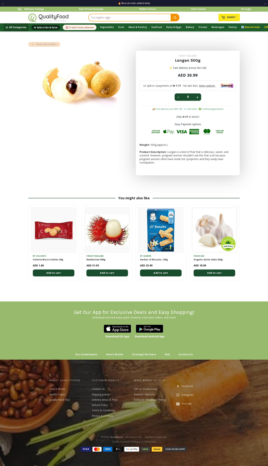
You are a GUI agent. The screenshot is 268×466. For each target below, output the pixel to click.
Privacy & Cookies (102, 415)
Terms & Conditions (103, 410)
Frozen (203, 27)
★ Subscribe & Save (45, 27)
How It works (198, 9)
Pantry (233, 27)
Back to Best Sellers (46, 44)
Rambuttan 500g (95, 259)
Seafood (156, 27)
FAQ (167, 354)
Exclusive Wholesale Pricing (150, 399)
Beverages (217, 27)
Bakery (190, 27)
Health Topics (57, 394)
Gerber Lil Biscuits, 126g (154, 259)
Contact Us (185, 354)
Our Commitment (86, 354)
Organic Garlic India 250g (208, 259)
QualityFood (116, 437)
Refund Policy (100, 405)
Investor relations (144, 394)
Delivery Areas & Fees (105, 399)
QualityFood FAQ (59, 399)
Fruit (121, 27)
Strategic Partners (144, 354)
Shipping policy (100, 394)
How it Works (114, 354)
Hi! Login (246, 9)
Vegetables (107, 27)
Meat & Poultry (138, 27)
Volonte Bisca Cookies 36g (48, 259)
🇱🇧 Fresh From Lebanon (79, 27)
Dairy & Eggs (173, 27)
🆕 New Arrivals (250, 27)
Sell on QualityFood (145, 389)
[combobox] (130, 17)
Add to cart (53, 272)
